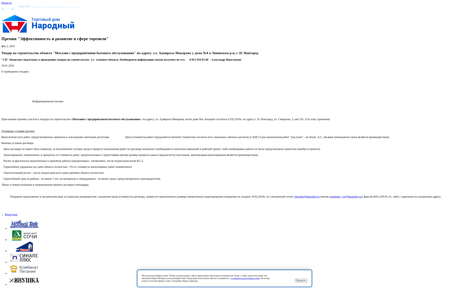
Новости (6, 2)
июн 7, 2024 (49, 6)
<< (2, 9)
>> (13, 9)
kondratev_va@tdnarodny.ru (345, 196)
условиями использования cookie (245, 278)
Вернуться (11, 214)
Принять (301, 280)
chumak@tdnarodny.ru (307, 196)
